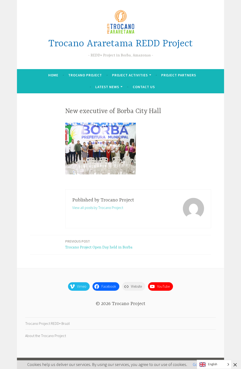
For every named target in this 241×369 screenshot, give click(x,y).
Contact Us (144, 87)
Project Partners (178, 75)
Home (53, 75)
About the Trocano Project (45, 335)
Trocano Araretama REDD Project (120, 43)
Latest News (107, 87)
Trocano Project (85, 75)
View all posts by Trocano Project (97, 207)
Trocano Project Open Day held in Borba (99, 244)
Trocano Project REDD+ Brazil (47, 323)
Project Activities (130, 75)
